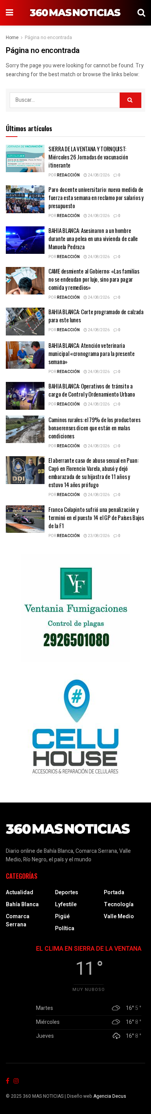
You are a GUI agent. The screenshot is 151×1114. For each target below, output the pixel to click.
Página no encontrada (48, 37)
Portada (114, 892)
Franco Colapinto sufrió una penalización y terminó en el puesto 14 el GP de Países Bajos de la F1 (96, 517)
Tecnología (119, 904)
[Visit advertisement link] (75, 608)
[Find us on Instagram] (16, 1081)
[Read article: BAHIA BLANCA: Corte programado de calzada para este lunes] (25, 321)
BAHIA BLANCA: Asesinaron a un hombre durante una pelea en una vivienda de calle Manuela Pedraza (92, 238)
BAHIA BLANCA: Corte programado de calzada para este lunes (96, 315)
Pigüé (62, 916)
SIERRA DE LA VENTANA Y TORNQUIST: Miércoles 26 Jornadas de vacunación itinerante (88, 156)
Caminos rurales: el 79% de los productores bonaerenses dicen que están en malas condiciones (94, 427)
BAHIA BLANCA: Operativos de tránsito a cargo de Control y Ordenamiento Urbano (91, 390)
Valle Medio (119, 916)
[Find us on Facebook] (7, 1081)
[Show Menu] (9, 13)
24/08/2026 (98, 175)
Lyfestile (66, 904)
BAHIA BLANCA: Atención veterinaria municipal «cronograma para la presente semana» (91, 353)
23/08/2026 (98, 536)
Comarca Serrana (17, 920)
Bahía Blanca (22, 904)
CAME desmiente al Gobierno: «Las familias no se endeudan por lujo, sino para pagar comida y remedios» (93, 279)
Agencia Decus (109, 1096)
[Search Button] (141, 13)
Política (64, 928)
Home (12, 37)
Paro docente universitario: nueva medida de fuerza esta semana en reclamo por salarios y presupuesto (96, 197)
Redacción (68, 175)
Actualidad (19, 892)
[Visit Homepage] (75, 13)
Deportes (66, 892)
